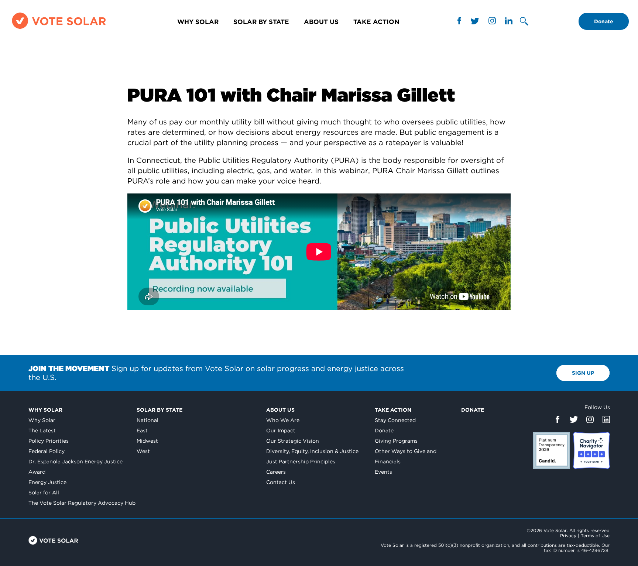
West (143, 451)
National (147, 420)
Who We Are (282, 420)
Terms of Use (595, 535)
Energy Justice (47, 482)
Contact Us (280, 482)
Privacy (568, 535)
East (142, 430)
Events (383, 472)
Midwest (147, 441)
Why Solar (198, 21)
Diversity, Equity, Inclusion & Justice (312, 451)
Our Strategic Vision (292, 441)
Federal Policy (46, 451)
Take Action (376, 21)
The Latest (42, 430)
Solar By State (261, 21)
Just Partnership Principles (300, 461)
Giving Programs (396, 441)
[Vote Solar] (59, 28)
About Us (321, 21)
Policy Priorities (48, 441)
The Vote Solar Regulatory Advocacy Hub (82, 503)
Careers (276, 472)
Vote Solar (53, 540)
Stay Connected (395, 420)
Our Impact (280, 430)
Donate (603, 21)
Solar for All (43, 492)
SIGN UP (583, 373)
